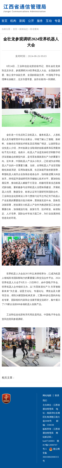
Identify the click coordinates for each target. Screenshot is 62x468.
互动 (49, 20)
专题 (58, 20)
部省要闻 (34, 29)
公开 (31, 20)
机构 (13, 20)
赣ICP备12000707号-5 (51, 445)
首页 (4, 20)
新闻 (22, 20)
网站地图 (47, 395)
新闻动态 (23, 29)
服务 (40, 20)
